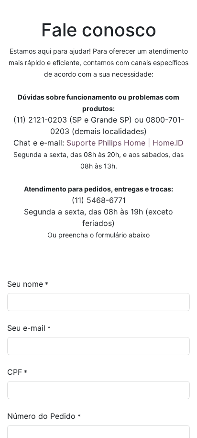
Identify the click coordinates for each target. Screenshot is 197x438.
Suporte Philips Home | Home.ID (125, 142)
